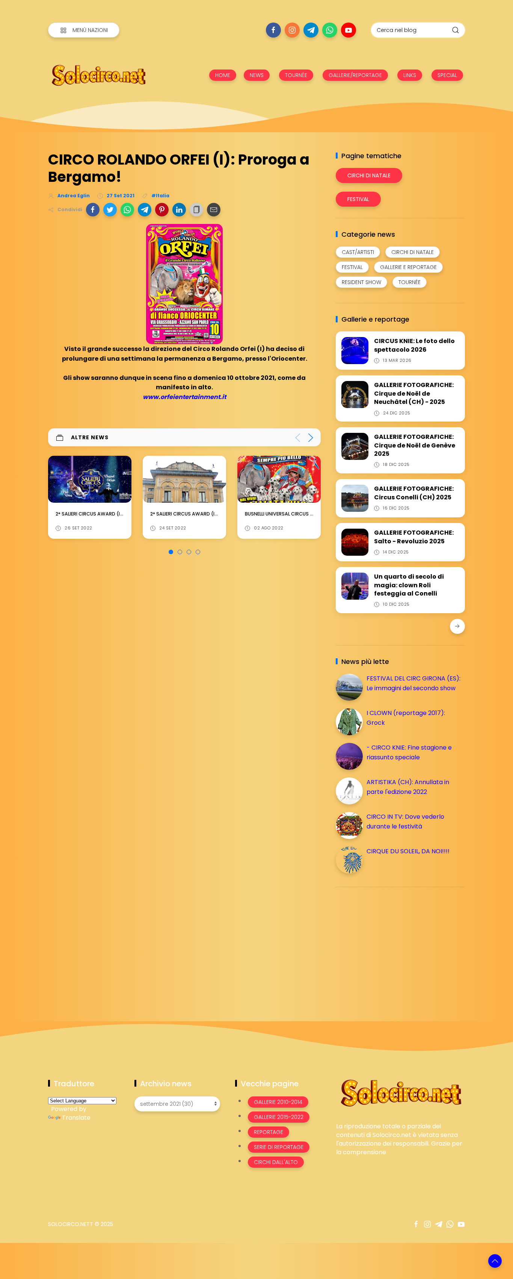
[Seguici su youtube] (348, 30)
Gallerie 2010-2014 (278, 1102)
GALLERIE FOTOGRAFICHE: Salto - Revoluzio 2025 (414, 536)
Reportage (268, 1132)
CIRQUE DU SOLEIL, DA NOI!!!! (408, 851)
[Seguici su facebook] (273, 30)
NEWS (257, 75)
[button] (93, 209)
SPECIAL (447, 75)
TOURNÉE (296, 75)
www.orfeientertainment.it (184, 397)
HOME (222, 75)
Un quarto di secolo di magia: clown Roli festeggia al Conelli (409, 585)
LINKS (409, 75)
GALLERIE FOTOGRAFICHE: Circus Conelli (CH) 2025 (414, 492)
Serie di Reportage (278, 1147)
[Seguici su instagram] (292, 30)
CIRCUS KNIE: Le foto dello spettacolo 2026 (414, 345)
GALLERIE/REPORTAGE (355, 75)
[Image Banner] (400, 1092)
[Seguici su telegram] (310, 30)
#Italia (160, 195)
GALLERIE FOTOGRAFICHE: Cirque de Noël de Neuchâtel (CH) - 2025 (414, 393)
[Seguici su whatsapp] (329, 30)
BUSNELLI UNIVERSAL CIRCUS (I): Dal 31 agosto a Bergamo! (218, 514)
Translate (76, 1117)
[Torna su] (495, 1261)
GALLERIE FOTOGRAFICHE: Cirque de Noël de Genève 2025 (414, 445)
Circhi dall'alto (276, 1162)
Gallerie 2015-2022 (278, 1117)
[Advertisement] (392, 945)
